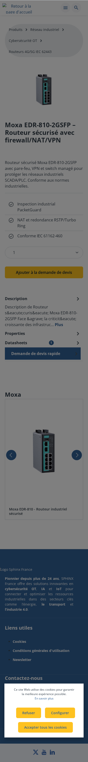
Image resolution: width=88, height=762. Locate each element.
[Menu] (65, 8)
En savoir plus (44, 698)
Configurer (60, 713)
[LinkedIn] (52, 753)
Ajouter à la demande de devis (44, 272)
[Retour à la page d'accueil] (18, 8)
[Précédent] (11, 455)
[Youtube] (44, 753)
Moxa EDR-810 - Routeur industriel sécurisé (38, 511)
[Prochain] (77, 455)
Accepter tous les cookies (45, 727)
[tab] (43, 311)
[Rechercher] (76, 8)
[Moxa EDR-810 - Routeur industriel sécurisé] (44, 451)
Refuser (28, 713)
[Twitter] (36, 753)
